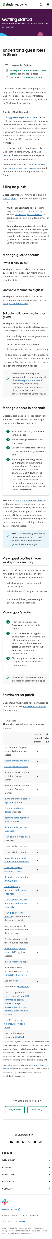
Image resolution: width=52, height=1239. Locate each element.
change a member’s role (15, 303)
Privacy (5, 1215)
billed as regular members (28, 214)
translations (10, 1007)
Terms (14, 1215)
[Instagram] (17, 1142)
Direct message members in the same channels (15, 890)
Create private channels (16, 760)
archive (18, 808)
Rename (8, 808)
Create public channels (16, 766)
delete (7, 811)
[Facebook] (23, 1142)
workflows (23, 986)
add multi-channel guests (30, 500)
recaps (17, 1003)
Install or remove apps (16, 961)
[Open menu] (48, 4)
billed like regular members (26, 380)
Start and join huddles (15, 836)
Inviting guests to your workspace (20, 117)
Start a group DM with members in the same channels (15, 903)
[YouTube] (35, 1142)
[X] (29, 1142)
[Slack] (23, 1203)
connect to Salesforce (15, 974)
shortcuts (14, 980)
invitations (15, 280)
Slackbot (19, 1036)
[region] (26, 886)
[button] (15, 1109)
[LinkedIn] (11, 1142)
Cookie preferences (30, 1215)
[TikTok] (40, 1142)
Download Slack (9, 1209)
